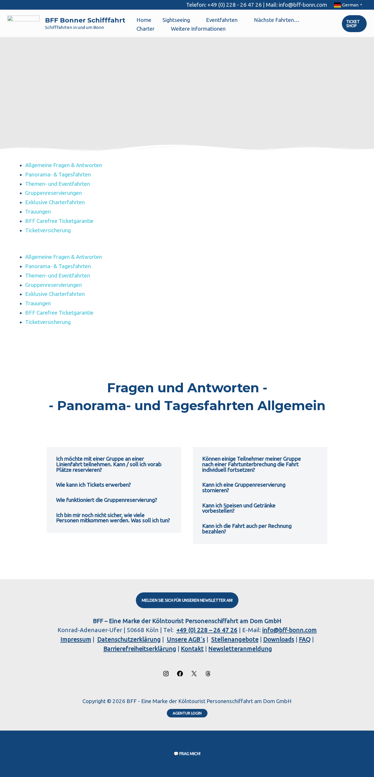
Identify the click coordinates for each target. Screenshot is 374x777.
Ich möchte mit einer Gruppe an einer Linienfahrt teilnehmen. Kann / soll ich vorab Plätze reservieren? (109, 464)
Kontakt (192, 648)
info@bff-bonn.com (289, 630)
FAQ (305, 639)
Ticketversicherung (48, 230)
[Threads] (208, 675)
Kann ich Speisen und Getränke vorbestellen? (239, 508)
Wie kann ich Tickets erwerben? (93, 485)
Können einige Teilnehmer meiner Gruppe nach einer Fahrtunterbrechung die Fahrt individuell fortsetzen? (251, 464)
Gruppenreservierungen (53, 193)
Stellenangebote (235, 639)
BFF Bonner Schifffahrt (85, 20)
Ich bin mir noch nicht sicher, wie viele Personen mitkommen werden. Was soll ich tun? (113, 518)
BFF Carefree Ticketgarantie (59, 221)
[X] (194, 675)
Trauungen (38, 212)
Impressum (75, 639)
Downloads (278, 639)
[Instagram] (165, 675)
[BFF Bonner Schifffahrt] (23, 23)
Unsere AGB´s (186, 639)
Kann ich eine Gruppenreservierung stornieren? (243, 487)
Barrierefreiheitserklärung (139, 648)
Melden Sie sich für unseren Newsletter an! (187, 600)
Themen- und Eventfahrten (57, 184)
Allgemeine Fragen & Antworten (63, 165)
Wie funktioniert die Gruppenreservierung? (106, 500)
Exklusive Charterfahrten (55, 202)
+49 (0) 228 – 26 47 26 (207, 630)
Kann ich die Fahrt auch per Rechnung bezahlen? (247, 529)
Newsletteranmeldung (240, 648)
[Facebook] (179, 675)
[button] (192, 20)
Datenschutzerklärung (129, 639)
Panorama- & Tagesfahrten (58, 174)
